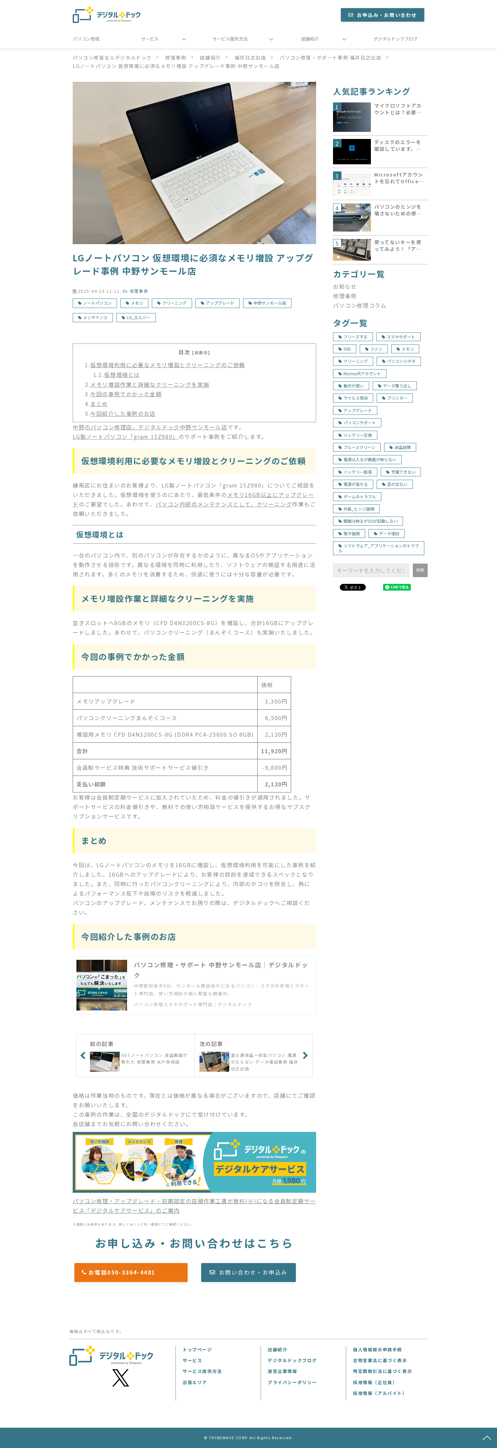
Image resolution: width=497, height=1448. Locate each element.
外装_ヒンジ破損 (359, 509)
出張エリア (195, 1382)
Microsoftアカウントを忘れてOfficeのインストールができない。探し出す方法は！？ (399, 178)
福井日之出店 (250, 57)
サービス (150, 38)
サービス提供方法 (229, 38)
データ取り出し (397, 385)
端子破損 (352, 533)
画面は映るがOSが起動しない (371, 521)
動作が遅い (354, 385)
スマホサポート (401, 336)
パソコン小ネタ (401, 361)
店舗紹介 (310, 38)
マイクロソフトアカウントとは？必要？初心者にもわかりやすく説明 (398, 109)
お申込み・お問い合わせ (387, 14)
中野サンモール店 (270, 303)
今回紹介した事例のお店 (123, 413)
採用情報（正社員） (375, 1382)
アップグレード (220, 303)
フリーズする (356, 336)
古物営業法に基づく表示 (380, 1360)
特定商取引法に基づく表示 (382, 1371)
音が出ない (397, 484)
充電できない (403, 472)
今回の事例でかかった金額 (126, 394)
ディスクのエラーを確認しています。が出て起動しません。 (398, 145)
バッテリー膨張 (358, 472)
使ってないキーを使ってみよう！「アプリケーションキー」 (398, 245)
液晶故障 (403, 447)
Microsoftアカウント (362, 373)
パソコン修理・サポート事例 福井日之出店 (330, 57)
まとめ (99, 404)
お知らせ (345, 286)
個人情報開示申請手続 (377, 1349)
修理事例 (175, 57)
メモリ (137, 303)
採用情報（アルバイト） (380, 1393)
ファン (376, 349)
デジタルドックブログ (396, 38)
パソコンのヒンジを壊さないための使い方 (398, 210)
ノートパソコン (97, 303)
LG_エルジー (138, 317)
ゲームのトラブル (360, 496)
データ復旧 (389, 533)
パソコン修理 (86, 38)
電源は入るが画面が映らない (370, 459)
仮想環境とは (122, 375)
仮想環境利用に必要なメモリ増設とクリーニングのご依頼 (167, 365)
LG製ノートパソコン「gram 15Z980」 (126, 436)
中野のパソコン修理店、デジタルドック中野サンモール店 (150, 427)
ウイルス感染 (356, 398)
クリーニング (174, 303)
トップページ (197, 1349)
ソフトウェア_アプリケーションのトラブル (378, 548)
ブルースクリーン (359, 447)
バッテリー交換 (358, 435)
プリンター (397, 398)
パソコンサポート (360, 422)
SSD (347, 349)
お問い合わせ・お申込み (253, 1272)
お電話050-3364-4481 (134, 1272)
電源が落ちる (356, 484)
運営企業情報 (283, 1371)
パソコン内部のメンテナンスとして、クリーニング (224, 504)
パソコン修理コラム (359, 305)
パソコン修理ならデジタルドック (112, 57)
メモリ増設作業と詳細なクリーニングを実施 (149, 384)
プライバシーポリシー (292, 1382)
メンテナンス (95, 317)
